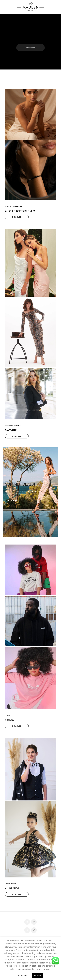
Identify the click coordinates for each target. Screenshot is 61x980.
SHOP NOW (30, 47)
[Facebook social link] (27, 922)
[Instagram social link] (34, 922)
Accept (37, 975)
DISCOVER (16, 217)
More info (23, 975)
